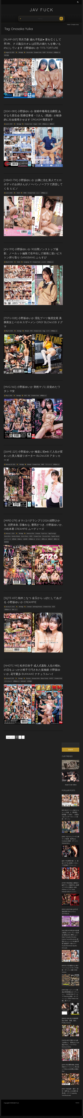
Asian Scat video (71, 785)
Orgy (44, 331)
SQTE (53, 606)
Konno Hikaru (24, 536)
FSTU (31, 331)
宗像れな (20, 539)
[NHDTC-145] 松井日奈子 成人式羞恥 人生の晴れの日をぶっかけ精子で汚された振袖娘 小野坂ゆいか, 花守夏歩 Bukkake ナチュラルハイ (32, 670)
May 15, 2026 (9, 331)
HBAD (24, 193)
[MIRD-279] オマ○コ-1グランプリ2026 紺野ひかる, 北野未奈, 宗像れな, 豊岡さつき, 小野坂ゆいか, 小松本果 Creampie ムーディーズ (33, 524)
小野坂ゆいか (57, 52)
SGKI (39, 124)
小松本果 (25, 539)
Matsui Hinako (44, 678)
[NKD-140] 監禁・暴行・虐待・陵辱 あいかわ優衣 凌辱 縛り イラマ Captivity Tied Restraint (70, 1092)
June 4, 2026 (9, 193)
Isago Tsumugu (52, 533)
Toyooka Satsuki (55, 536)
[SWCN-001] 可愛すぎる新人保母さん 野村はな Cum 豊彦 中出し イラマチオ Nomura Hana (70, 1043)
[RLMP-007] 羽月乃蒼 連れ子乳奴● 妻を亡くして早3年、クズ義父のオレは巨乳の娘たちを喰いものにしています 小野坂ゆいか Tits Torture (32, 43)
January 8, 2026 (10, 678)
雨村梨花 (6, 542)
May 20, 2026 (9, 262)
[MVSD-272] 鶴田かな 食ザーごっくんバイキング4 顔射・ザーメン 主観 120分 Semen (70, 969)
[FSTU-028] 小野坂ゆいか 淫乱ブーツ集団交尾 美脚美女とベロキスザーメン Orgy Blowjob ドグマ (33, 322)
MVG (25, 395)
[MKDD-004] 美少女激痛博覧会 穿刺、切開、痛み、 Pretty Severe (70, 1020)
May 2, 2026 (9, 395)
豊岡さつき (56, 539)
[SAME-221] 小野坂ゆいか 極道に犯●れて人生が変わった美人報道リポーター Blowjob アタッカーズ (33, 456)
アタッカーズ (48, 464)
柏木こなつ (14, 609)
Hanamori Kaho (36, 678)
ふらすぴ (43, 262)
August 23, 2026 (10, 52)
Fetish (18, 193)
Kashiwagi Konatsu (37, 606)
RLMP (44, 52)
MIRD (31, 536)
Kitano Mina (7, 536)
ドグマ (47, 331)
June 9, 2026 (9, 124)
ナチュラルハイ (8, 681)
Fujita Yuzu (44, 533)
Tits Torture (49, 52)
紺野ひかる (44, 539)
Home (68, 24)
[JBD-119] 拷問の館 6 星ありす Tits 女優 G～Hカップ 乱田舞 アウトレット (70, 863)
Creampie (37, 533)
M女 (29, 395)
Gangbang (26, 262)
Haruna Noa (29, 52)
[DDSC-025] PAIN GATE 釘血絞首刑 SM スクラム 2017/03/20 (70, 911)
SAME (42, 464)
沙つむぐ (38, 539)
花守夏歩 (29, 681)
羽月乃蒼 (6, 55)
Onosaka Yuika (37, 52)
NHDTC (51, 678)
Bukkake (28, 678)
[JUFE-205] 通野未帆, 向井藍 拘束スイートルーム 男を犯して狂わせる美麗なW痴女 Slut (70, 1068)
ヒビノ (38, 193)
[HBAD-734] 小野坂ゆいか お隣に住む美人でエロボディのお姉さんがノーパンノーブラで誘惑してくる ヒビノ (33, 184)
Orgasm (35, 124)
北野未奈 (14, 539)
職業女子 (52, 124)
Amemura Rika (30, 533)
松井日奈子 (23, 681)
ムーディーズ (7, 539)
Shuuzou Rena (46, 536)
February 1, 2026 (10, 533)
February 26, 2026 (10, 464)
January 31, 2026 (10, 606)
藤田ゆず (50, 539)
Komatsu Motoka (16, 536)
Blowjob (27, 331)
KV (30, 262)
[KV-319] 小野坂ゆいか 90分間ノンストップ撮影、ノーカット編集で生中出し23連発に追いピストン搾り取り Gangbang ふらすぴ (33, 253)
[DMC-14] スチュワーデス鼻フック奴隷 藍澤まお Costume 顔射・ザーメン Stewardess (70, 840)
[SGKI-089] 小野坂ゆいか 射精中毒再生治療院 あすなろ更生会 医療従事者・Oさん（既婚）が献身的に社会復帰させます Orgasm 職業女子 (33, 115)
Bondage (21, 52)
